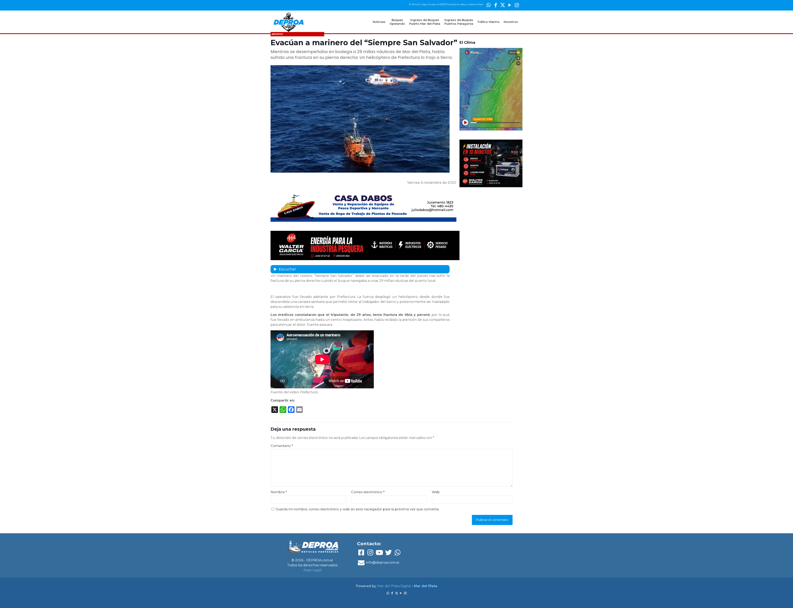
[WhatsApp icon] (488, 5)
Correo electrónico (368, 492)
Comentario (282, 446)
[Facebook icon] (495, 5)
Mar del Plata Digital (394, 586)
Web (436, 492)
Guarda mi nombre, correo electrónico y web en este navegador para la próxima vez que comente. (357, 509)
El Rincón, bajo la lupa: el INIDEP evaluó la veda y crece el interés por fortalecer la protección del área (446, 4)
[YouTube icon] (509, 5)
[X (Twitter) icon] (502, 5)
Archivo (277, 34)
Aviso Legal (312, 570)
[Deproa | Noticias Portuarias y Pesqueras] (288, 22)
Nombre (279, 492)
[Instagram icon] (516, 5)
